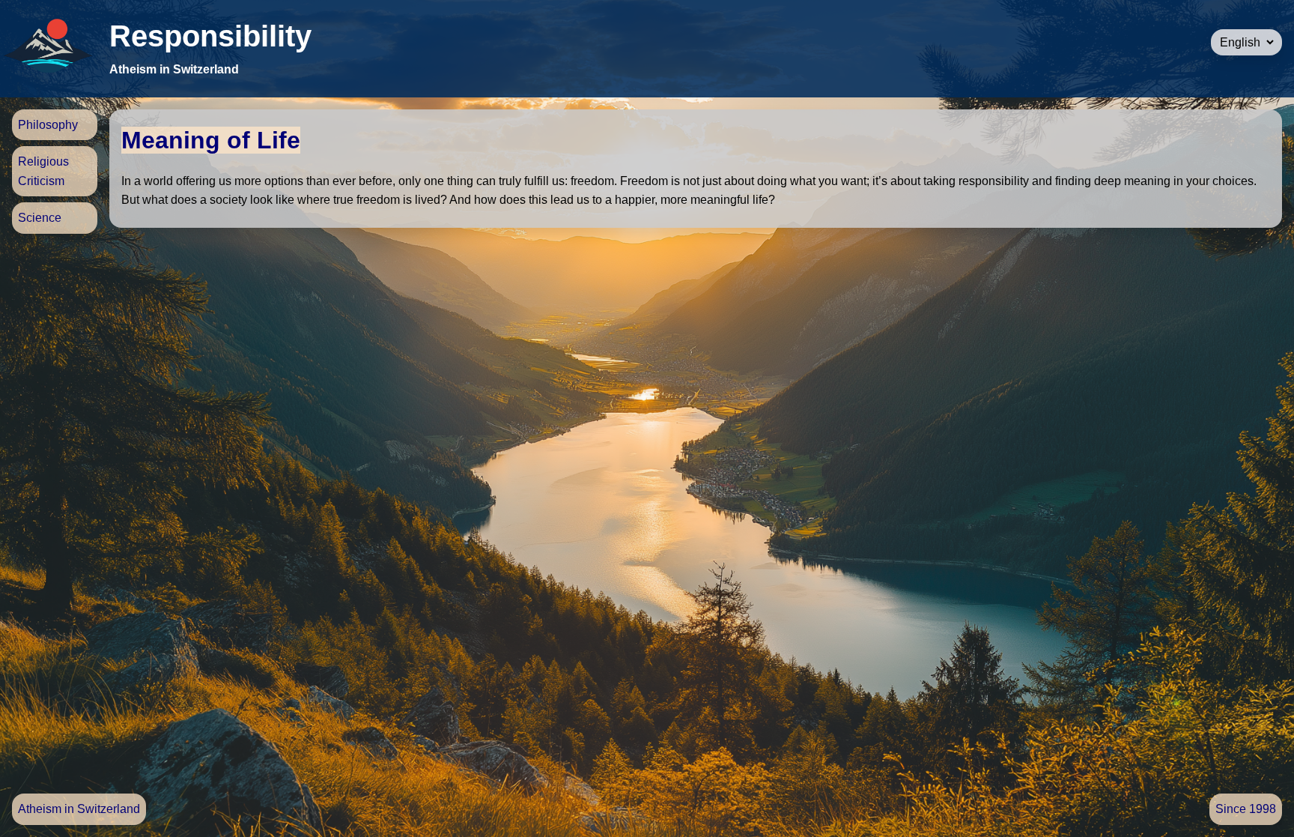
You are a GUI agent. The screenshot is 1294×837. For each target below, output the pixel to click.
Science (39, 217)
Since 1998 (1245, 809)
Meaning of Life (210, 140)
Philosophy (48, 124)
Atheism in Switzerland (79, 809)
